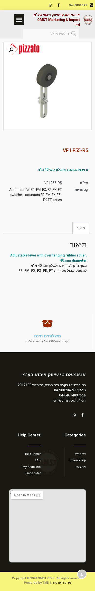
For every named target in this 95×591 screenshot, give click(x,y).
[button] (19, 19)
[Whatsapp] (50, 5)
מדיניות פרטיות (61, 582)
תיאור (81, 228)
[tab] (80, 228)
